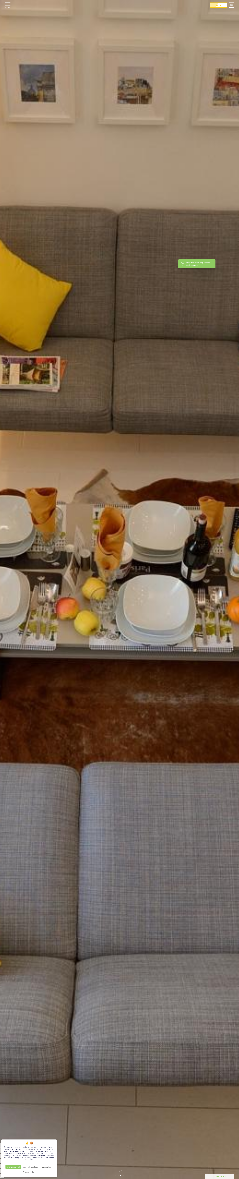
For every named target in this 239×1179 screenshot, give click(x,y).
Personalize (46, 1166)
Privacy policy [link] (29, 1172)
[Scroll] (119, 1170)
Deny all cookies (30, 1166)
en (231, 5)
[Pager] (115, 1175)
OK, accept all (13, 1166)
